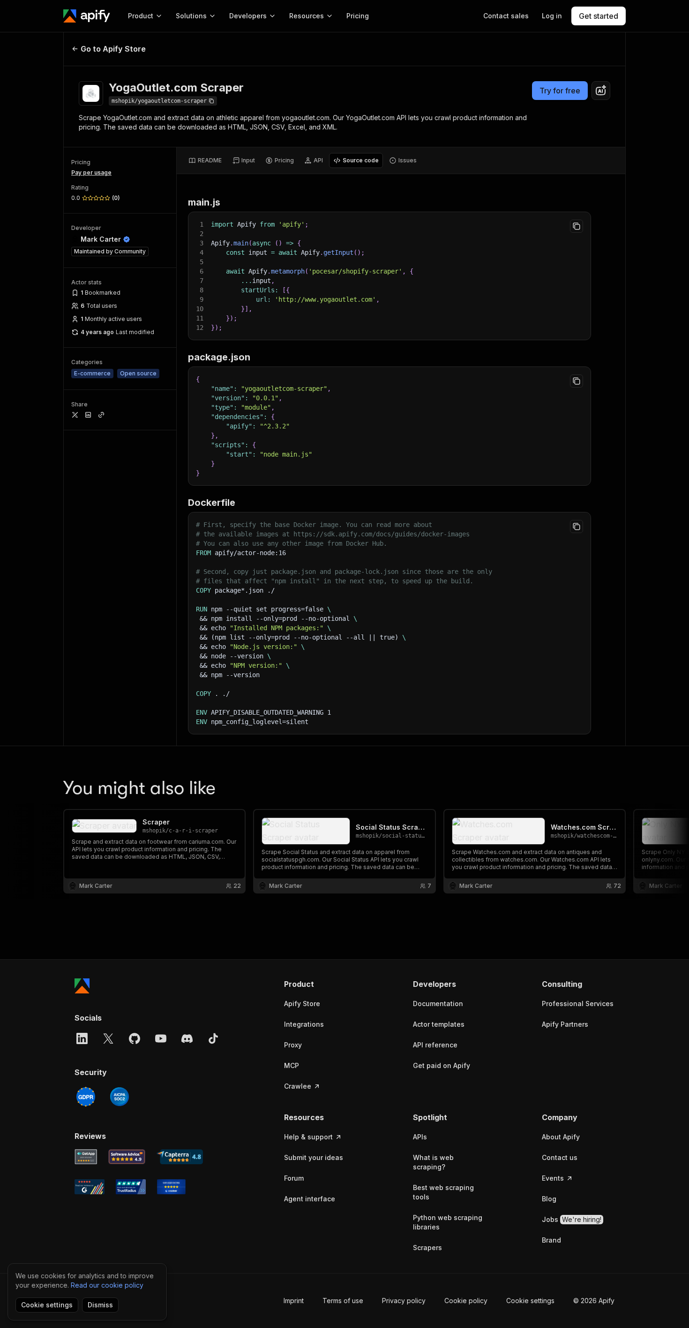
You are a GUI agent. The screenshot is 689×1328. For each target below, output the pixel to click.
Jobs (571, 1219)
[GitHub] (134, 1038)
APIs (420, 1137)
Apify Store (302, 1003)
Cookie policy (465, 1301)
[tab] (205, 160)
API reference (435, 1045)
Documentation (438, 1003)
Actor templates (438, 1024)
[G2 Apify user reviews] (90, 1186)
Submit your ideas (313, 1157)
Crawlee (297, 1086)
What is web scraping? (433, 1162)
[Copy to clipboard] (576, 226)
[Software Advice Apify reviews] (127, 1156)
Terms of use (342, 1301)
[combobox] (601, 90)
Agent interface (309, 1199)
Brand (551, 1240)
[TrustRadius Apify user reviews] (131, 1186)
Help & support (308, 1137)
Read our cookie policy (107, 1285)
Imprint (294, 1301)
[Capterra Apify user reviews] (180, 1156)
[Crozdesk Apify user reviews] (171, 1186)
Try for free (559, 90)
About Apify (561, 1137)
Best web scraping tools (443, 1192)
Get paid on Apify (441, 1065)
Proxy (293, 1045)
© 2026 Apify (593, 1301)
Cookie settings (530, 1301)
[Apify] (86, 16)
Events (553, 1178)
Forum (294, 1178)
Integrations (304, 1024)
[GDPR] (86, 1096)
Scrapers (427, 1248)
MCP (291, 1065)
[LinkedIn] (82, 1038)
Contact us (559, 1157)
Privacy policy (404, 1301)
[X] (108, 1038)
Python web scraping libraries (447, 1222)
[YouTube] (160, 1038)
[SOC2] (119, 1096)
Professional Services (578, 1003)
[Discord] (187, 1038)
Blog (549, 1199)
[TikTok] (213, 1038)
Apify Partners (565, 1024)
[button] (320, 984)
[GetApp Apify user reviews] (86, 1156)
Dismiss (100, 1305)
